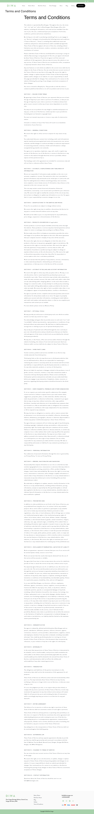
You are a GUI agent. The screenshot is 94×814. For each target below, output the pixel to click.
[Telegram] (69, 801)
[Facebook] (63, 801)
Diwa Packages (52, 6)
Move (61, 6)
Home (23, 6)
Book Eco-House (42, 6)
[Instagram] (88, 1)
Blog (67, 6)
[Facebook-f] (85, 1)
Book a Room (31, 6)
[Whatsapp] (73, 801)
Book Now (80, 5)
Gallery (73, 6)
